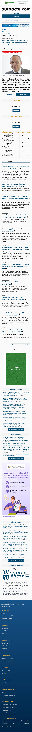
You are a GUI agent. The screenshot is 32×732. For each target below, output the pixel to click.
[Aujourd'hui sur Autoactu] (16, 9)
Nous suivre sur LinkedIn (9, 713)
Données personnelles (24, 723)
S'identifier (16, 13)
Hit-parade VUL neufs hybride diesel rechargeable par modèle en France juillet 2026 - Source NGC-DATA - (15, 556)
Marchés (4, 165)
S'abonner (16, 16)
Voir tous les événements (16, 429)
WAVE (3, 692)
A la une (4, 613)
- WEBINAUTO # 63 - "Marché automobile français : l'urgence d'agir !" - (14, 413)
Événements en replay (8, 661)
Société (3, 328)
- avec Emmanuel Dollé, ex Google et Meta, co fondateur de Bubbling (16, 451)
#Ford (11, 38)
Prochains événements (8, 658)
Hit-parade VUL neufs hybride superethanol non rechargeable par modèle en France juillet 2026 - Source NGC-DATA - (16, 538)
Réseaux (4, 295)
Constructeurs (6, 33)
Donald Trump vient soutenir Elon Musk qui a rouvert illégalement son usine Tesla (15, 266)
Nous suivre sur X (7, 710)
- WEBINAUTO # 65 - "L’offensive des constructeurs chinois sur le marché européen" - (16, 399)
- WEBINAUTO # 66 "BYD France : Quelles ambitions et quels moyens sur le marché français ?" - (16, 393)
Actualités (4, 31)
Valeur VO (4, 633)
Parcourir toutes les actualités (21, 345)
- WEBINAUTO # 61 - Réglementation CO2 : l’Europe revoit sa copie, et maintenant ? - (14, 425)
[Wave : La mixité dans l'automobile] (16, 575)
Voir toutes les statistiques (16, 560)
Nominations (5, 182)
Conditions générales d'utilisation (20, 720)
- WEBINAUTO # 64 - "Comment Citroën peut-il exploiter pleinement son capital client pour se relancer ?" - (14, 406)
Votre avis (4, 673)
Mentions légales (6, 720)
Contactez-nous (6, 670)
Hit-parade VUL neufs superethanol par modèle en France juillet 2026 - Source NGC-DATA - (15, 526)
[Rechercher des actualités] (29, 20)
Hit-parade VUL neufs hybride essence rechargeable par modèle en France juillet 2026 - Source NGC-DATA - (15, 544)
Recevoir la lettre (7, 618)
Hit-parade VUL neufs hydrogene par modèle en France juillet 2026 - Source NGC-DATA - (15, 532)
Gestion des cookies (7, 726)
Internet (4, 311)
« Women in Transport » (9, 695)
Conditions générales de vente (9, 723)
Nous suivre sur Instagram (9, 707)
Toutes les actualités (7, 616)
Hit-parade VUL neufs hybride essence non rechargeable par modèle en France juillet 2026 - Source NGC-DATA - (15, 550)
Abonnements (6, 643)
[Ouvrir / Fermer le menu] (3, 20)
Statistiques (5, 628)
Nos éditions (5, 631)
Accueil (4, 29)
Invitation (4, 649)
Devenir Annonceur (7, 683)
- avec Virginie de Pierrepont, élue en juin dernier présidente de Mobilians (16, 441)
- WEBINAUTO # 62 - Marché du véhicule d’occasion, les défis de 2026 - (15, 419)
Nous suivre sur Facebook (9, 704)
